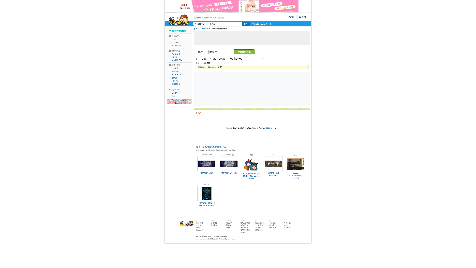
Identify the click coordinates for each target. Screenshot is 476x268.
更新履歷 (199, 225)
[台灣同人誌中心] (179, 19)
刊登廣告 (272, 223)
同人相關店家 (177, 60)
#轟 (269, 24)
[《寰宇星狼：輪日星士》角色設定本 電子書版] (206, 193)
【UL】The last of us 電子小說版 (295, 177)
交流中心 (175, 81)
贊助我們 (272, 228)
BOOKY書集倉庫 (178, 31)
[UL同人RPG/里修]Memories (273, 174)
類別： (215, 59)
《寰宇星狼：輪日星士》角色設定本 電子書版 (207, 204)
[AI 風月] (179, 102)
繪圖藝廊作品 (259, 223)
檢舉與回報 (229, 225)
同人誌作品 (244, 225)
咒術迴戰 (255, 24)
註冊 (304, 17)
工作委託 (175, 71)
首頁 (197, 29)
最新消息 (175, 57)
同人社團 (175, 68)
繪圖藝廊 (175, 78)
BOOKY (243, 232)
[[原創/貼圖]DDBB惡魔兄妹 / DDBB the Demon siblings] (251, 164)
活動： (232, 59)
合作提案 (272, 225)
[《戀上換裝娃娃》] (238, 6)
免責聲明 (214, 225)
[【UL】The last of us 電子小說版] (295, 164)
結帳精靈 (287, 228)
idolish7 (264, 24)
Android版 (287, 223)
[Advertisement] (252, 38)
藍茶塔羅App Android (229, 173)
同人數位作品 (177, 46)
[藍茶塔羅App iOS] (206, 163)
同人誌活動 (176, 54)
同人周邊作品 (245, 228)
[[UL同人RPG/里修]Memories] (273, 163)
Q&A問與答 (259, 228)
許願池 (227, 228)
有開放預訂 (207, 63)
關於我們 (199, 223)
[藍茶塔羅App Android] (229, 163)
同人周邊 (175, 42)
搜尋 (245, 24)
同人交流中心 (259, 225)
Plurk (198, 228)
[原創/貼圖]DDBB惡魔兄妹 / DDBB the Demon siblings (251, 176)
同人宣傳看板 (177, 75)
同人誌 (174, 39)
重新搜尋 (268, 128)
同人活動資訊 (245, 223)
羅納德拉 (201, 67)
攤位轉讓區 (176, 84)
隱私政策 (214, 223)
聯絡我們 (228, 223)
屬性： (198, 59)
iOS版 (286, 225)
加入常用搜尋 (214, 67)
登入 (293, 17)
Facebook (199, 230)
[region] (232, 88)
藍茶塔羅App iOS (206, 173)
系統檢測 (258, 230)
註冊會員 (175, 93)
